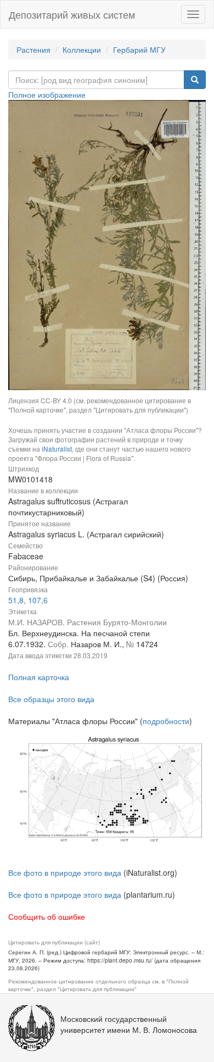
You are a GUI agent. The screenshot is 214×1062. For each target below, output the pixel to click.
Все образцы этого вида (51, 698)
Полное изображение (47, 94)
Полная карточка (38, 676)
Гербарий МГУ (139, 49)
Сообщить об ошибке (46, 916)
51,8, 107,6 (28, 599)
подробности (166, 720)
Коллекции (82, 49)
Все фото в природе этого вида (64, 872)
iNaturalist (57, 448)
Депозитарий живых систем (72, 14)
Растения (33, 49)
